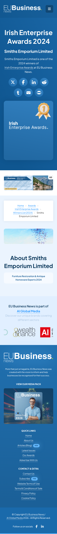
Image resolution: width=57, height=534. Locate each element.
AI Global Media (28, 311)
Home (20, 205)
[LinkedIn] (33, 82)
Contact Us (28, 473)
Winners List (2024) (23, 212)
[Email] (28, 92)
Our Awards (28, 455)
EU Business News (34, 514)
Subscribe (24, 478)
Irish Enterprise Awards (19, 67)
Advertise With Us (28, 460)
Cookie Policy (28, 498)
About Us (28, 440)
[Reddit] (44, 82)
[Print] (39, 92)
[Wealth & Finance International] (15, 332)
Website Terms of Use (28, 483)
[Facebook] (23, 82)
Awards (32, 205)
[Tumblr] (18, 92)
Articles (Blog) (25, 445)
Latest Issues (28, 450)
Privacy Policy (28, 493)
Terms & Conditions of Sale (28, 488)
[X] (13, 82)
